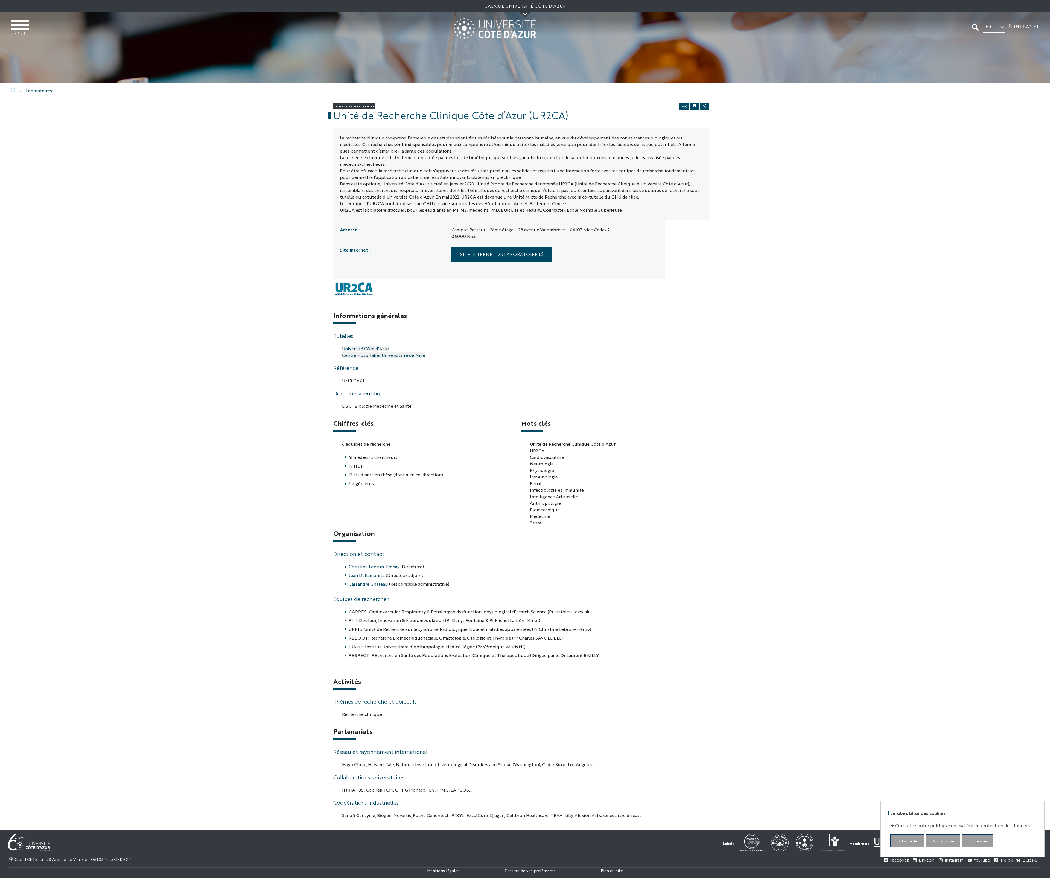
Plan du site (612, 870)
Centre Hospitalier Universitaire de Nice (383, 355)
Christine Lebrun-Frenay (374, 566)
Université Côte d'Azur (365, 348)
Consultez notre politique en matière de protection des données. (963, 825)
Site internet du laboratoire (499, 254)
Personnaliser (943, 841)
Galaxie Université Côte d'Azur (525, 6)
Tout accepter (907, 841)
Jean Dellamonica (367, 575)
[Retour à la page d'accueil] (495, 28)
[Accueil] (13, 90)
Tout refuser (977, 841)
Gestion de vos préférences (530, 870)
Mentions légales (443, 870)
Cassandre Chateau (368, 584)
